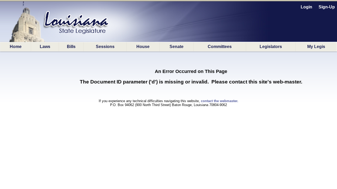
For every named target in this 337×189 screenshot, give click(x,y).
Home (16, 46)
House (143, 46)
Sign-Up (327, 7)
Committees (220, 46)
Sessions (105, 46)
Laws (45, 46)
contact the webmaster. (219, 101)
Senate (177, 46)
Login (306, 7)
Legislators (271, 46)
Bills (71, 46)
